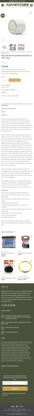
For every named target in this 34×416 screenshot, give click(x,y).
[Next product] (2, 63)
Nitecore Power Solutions (12, 327)
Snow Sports (4, 358)
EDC (7, 345)
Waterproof (13, 360)
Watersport (20, 360)
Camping (20, 342)
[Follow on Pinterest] (14, 305)
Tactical (15, 358)
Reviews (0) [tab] (4, 115)
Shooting (21, 355)
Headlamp (23, 347)
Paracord (14, 352)
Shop (7, 51)
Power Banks (21, 352)
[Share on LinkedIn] (17, 96)
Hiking (28, 347)
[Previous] (3, 27)
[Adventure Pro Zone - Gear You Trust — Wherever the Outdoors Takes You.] (17, 5)
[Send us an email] (11, 305)
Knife (26, 350)
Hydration (9, 350)
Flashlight (13, 347)
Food (18, 347)
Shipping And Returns (10, 410)
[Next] (30, 27)
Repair (4, 92)
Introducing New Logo (11, 332)
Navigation (4, 352)
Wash (8, 360)
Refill (3, 355)
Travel (28, 358)
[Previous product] (5, 63)
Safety (11, 355)
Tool (25, 358)
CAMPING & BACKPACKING (18, 51)
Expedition (18, 345)
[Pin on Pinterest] (14, 96)
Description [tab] (4, 105)
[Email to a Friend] (11, 96)
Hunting (3, 350)
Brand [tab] (3, 111)
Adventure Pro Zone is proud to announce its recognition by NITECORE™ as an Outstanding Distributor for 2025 (18, 317)
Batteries (10, 342)
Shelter (15, 355)
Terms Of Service (12, 409)
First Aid (3, 347)
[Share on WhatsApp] (2, 96)
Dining (3, 345)
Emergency (12, 345)
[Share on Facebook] (5, 96)
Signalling (26, 355)
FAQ (29, 410)
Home (3, 51)
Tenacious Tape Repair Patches (8, 278)
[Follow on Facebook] (2, 305)
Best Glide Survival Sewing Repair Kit (7, 253)
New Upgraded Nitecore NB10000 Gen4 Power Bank (18, 323)
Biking (15, 342)
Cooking (29, 342)
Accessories (4, 342)
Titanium (21, 358)
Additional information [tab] (8, 108)
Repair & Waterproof (10, 89)
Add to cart (14, 80)
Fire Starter (25, 345)
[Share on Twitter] (8, 96)
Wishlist (15, 411)
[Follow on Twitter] (8, 305)
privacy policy (20, 393)
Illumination (15, 350)
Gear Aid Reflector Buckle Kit (25, 253)
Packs (9, 352)
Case (25, 342)
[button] (2, 5)
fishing (8, 347)
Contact (19, 410)
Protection (27, 352)
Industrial (21, 350)
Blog (20, 411)
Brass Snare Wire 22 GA (23, 278)
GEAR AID (7, 85)
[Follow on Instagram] (5, 305)
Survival (10, 358)
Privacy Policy (22, 409)
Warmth (3, 360)
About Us (24, 410)
